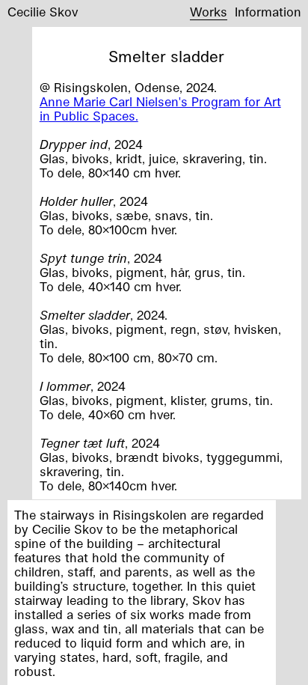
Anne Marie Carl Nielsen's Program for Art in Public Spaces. (160, 109)
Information (268, 11)
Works (208, 11)
